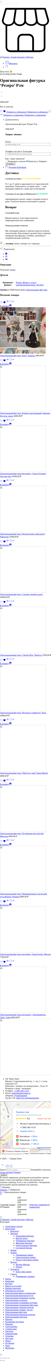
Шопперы (9, 1348)
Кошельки (9, 1281)
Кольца (13, 1262)
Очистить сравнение (38, 1205)
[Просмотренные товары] (11, 1167)
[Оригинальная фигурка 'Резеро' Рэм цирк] (1, 97)
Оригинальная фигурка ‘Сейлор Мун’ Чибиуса (21, 655)
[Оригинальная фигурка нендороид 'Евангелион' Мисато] (25, 929)
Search (3, 1170)
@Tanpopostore (20, 1095)
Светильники (11, 1326)
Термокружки (11, 1334)
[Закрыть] (1, 1187)
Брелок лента (21, 1238)
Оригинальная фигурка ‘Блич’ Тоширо (17, 355)
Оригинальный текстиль (16, 1317)
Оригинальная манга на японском (20, 1293)
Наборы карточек (13, 1288)
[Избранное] (3, 303)
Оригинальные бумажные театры (20, 1298)
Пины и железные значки (27, 1260)
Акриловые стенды (13, 1226)
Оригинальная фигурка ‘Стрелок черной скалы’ (21, 594)
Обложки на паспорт (14, 1291)
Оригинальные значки (26, 1257)
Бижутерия (10, 1229)
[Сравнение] (12, 303)
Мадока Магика (23, 1264)
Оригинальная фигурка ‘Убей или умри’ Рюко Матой (24, 773)
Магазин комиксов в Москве (9, 5)
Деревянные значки (24, 1255)
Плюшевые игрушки (14, 1322)
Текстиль (9, 1331)
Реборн (19, 1267)
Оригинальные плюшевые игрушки (21, 1303)
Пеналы (8, 1319)
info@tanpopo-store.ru (21, 1093)
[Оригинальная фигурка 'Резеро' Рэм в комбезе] (1, 93)
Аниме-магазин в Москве (8, 3)
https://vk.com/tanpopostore (27, 1098)
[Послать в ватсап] (6, 257)
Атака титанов (6, 1172)
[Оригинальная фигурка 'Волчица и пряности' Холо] (25, 688)
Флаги (8, 1341)
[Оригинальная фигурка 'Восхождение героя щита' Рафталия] (25, 509)
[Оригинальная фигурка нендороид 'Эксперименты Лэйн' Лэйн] (25, 990)
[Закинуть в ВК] (6, 259)
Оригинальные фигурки (36, 290)
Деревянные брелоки (25, 1241)
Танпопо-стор (4, 1)
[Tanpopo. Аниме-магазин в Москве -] (16, 57)
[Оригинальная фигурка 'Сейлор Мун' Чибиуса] (25, 630)
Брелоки (14, 1233)
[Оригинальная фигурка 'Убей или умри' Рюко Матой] (25, 748)
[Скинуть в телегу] (6, 254)
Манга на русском (13, 1286)
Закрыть (4, 1190)
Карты (8, 1279)
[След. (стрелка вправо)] (4, 1360)
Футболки (9, 1343)
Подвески (14, 1269)
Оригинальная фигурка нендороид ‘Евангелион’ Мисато (25, 954)
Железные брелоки (24, 1243)
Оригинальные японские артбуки (20, 1314)
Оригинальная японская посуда (19, 1295)
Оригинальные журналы (16, 1300)
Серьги (13, 1274)
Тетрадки (9, 1336)
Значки (13, 1252)
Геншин (17, 1172)
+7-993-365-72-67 (21, 1091)
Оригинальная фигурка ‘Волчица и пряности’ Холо (23, 713)
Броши (13, 1250)
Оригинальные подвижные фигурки (21, 1305)
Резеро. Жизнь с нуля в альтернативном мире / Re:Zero (30, 283)
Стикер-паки (11, 1329)
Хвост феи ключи (23, 1272)
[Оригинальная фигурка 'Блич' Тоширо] (25, 330)
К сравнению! (39, 1206)
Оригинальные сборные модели (19, 1307)
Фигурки (9, 1338)
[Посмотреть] (7, 303)
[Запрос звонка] (7, 1167)
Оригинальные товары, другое (19, 1310)
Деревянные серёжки (25, 1276)
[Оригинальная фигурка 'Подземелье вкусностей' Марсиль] (25, 809)
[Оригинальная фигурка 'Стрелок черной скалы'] (25, 569)
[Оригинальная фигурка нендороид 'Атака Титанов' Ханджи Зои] (25, 449)
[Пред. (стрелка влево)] (1, 1360)
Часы (7, 1345)
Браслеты (14, 1231)
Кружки (8, 1283)
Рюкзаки (9, 1324)
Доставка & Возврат (17, 167)
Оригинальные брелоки (26, 1245)
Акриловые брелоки (25, 1236)
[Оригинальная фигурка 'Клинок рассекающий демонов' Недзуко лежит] (25, 388)
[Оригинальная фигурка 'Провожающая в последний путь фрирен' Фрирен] (25, 869)
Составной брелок (24, 1248)
